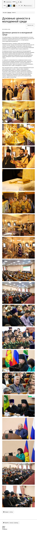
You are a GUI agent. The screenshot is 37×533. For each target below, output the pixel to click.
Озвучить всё (30, 25)
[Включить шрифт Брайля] (17, 6)
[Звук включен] (19, 6)
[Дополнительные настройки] (22, 6)
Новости (14, 12)
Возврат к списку (8, 512)
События (9, 12)
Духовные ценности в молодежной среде (16, 20)
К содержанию (8, 1)
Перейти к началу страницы (11, 522)
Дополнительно (28, 5)
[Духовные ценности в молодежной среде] (18, 89)
